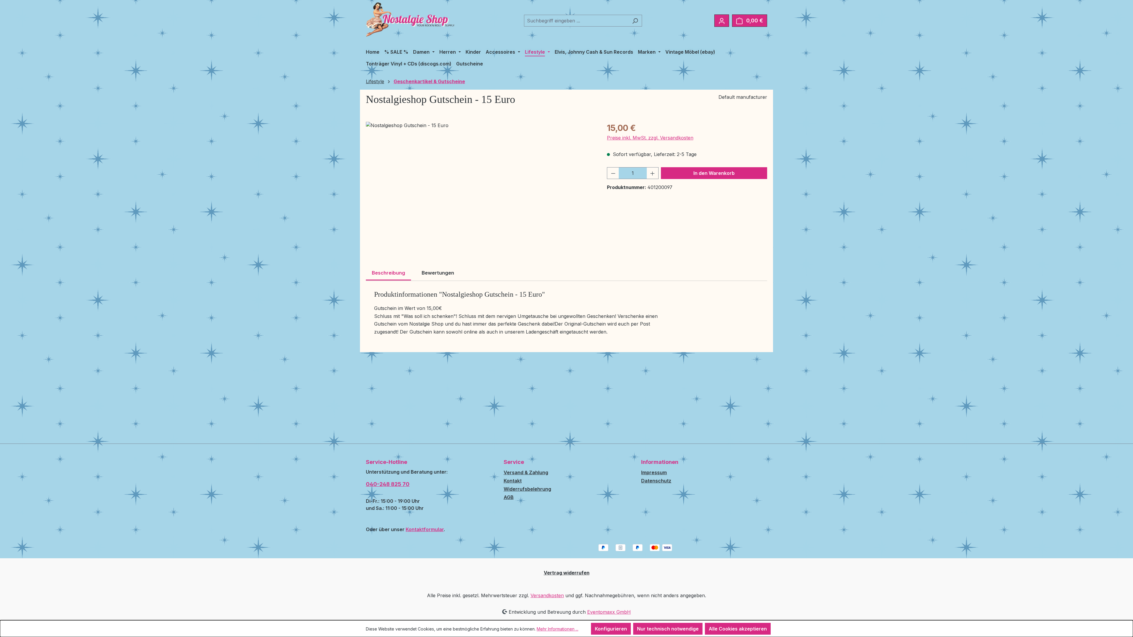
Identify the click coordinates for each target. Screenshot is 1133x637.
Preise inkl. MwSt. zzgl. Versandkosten (650, 138)
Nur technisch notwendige (668, 629)
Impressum (654, 472)
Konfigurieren (611, 629)
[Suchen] (635, 21)
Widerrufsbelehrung (527, 489)
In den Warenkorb (714, 173)
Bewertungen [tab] (438, 273)
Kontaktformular (425, 529)
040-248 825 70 (388, 484)
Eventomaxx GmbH (609, 612)
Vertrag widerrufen (567, 573)
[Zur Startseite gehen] (410, 19)
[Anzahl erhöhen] (652, 173)
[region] (480, 185)
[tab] (388, 273)
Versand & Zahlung (526, 472)
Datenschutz (656, 481)
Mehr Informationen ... (557, 628)
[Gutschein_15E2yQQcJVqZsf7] (480, 185)
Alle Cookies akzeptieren (738, 629)
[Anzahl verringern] (613, 173)
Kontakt (513, 481)
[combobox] (576, 21)
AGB (509, 497)
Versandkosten (547, 595)
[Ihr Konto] (722, 21)
